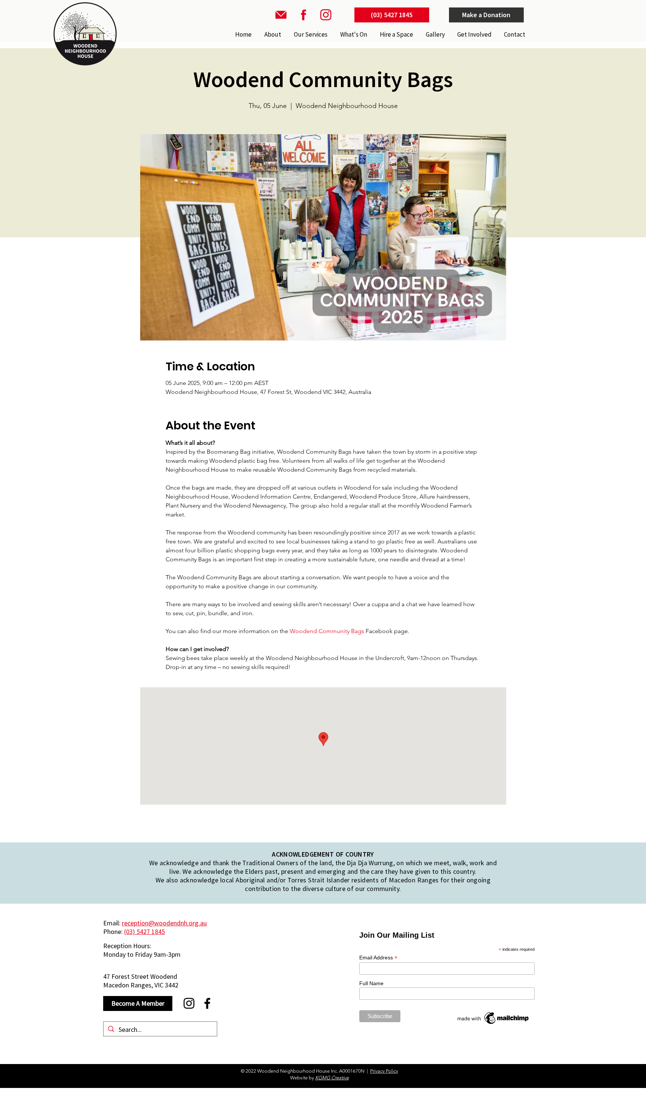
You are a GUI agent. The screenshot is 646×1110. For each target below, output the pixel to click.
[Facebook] (207, 1003)
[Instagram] (189, 1003)
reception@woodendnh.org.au (164, 923)
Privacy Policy (384, 1071)
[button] (310, 34)
